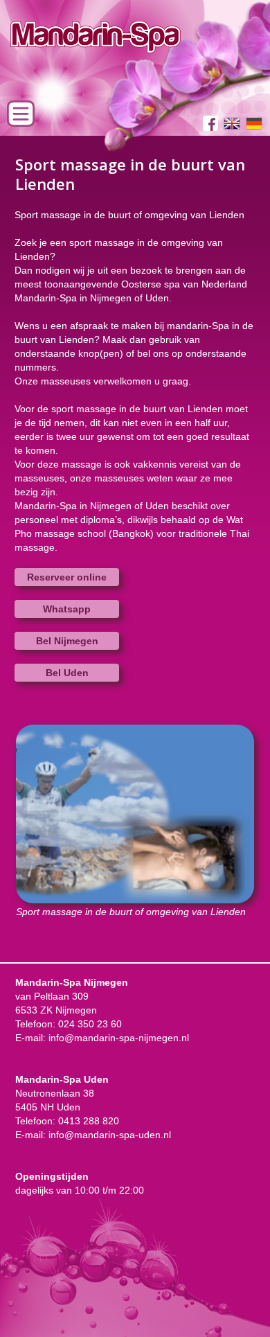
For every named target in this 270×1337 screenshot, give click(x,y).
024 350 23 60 (90, 1023)
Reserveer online (67, 577)
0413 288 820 (88, 1120)
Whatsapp (67, 608)
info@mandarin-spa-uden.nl (109, 1134)
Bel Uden (67, 672)
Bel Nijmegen (67, 640)
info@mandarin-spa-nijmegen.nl (118, 1037)
